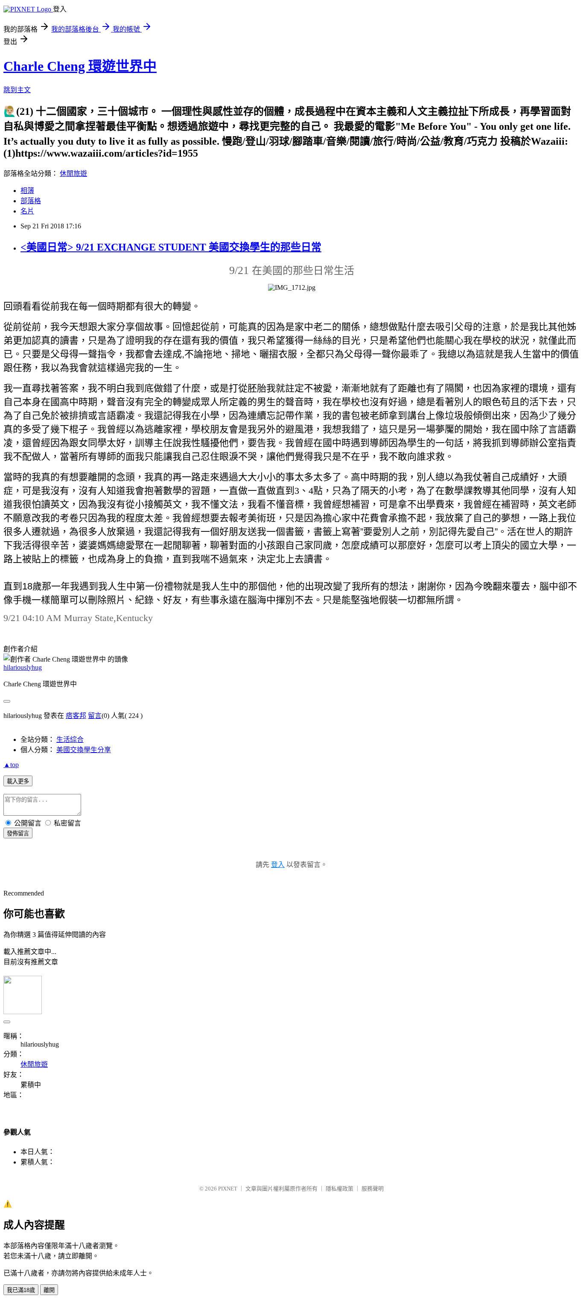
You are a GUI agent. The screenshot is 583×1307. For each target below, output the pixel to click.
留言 (95, 715)
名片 (27, 211)
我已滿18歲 (21, 1290)
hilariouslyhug (22, 667)
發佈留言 (18, 833)
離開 (49, 1290)
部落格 (30, 200)
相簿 (27, 190)
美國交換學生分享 (83, 749)
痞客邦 (76, 715)
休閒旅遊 (73, 173)
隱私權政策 (339, 1188)
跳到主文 (17, 89)
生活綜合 (70, 739)
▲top (11, 764)
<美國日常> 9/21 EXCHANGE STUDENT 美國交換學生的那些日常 (170, 247)
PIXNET (227, 1188)
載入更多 (18, 781)
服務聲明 (372, 1188)
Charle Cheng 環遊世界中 (80, 66)
